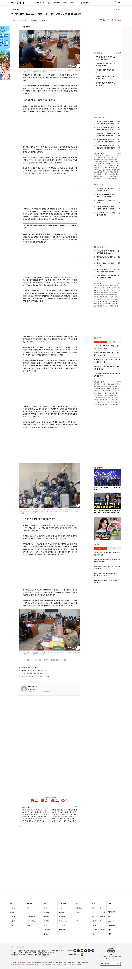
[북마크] (115, 20)
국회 (28, 908)
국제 (101, 925)
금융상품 (12, 917)
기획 (77, 921)
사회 (93, 917)
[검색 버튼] (115, 2)
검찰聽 (45, 925)
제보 (109, 930)
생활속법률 (46, 917)
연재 (77, 917)
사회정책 (102, 917)
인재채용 (19, 962)
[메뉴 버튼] (119, 2)
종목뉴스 (12, 912)
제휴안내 (61, 962)
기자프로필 (112, 925)
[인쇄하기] (119, 20)
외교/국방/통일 (31, 917)
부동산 (94, 921)
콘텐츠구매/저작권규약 (69, 962)
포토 (109, 921)
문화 (101, 921)
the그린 (62, 930)
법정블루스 (46, 921)
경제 (101, 908)
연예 (109, 903)
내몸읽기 (61, 912)
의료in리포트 (63, 917)
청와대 (28, 912)
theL (65, 3)
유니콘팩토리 (85, 3)
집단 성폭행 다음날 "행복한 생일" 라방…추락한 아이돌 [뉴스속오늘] (106, 271)
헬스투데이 (62, 925)
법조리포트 (46, 912)
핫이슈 (77, 912)
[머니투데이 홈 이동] (17, 947)
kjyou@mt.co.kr (32, 689)
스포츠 (110, 908)
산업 (93, 912)
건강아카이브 (63, 921)
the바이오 (74, 3)
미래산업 (94, 930)
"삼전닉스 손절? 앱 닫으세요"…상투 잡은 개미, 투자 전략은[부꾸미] (106, 123)
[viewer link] (77, 66)
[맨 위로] (128, 961)
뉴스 (60, 908)
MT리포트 (40, 3)
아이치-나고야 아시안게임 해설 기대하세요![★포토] (107, 488)
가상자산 (12, 921)
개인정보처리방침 (26, 962)
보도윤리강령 (85, 962)
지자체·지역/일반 (31, 921)
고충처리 (79, 962)
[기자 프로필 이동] (24, 689)
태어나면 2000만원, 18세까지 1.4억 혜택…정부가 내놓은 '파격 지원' (106, 209)
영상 (109, 917)
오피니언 (102, 930)
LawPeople (46, 930)
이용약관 (50, 962)
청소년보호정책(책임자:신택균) (39, 962)
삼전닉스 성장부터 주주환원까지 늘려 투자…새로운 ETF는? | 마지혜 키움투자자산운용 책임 (107, 512)
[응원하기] (36, 687)
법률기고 (45, 934)
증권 (49, 3)
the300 (57, 3)
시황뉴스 (12, 908)
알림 (109, 934)
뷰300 (29, 925)
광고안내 (55, 962)
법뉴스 (45, 908)
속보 (93, 934)
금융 (93, 908)
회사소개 (13, 962)
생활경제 (102, 912)
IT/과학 (94, 925)
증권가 (12, 925)
